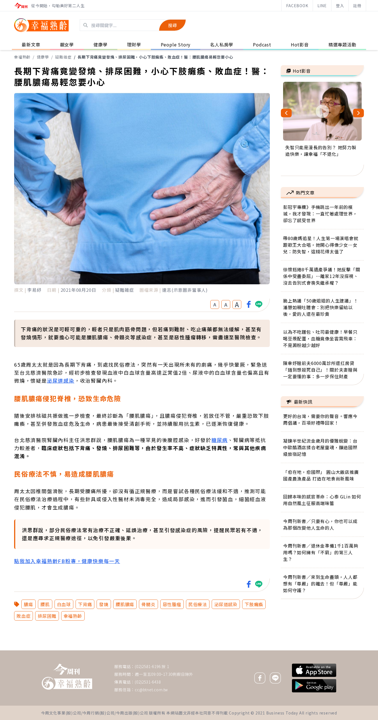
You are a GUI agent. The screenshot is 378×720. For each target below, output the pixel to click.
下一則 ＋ (295, 650)
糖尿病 (219, 439)
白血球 (64, 604)
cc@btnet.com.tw (151, 689)
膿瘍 (28, 604)
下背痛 (85, 604)
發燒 (103, 604)
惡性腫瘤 (172, 604)
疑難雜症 (63, 57)
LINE (322, 5)
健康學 (43, 57)
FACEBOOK (297, 5)
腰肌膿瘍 (125, 604)
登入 (340, 5)
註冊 (357, 5)
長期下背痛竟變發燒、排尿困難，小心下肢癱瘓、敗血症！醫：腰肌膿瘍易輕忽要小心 (155, 57)
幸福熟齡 (22, 57)
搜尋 (172, 25)
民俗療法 (197, 604)
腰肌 (45, 604)
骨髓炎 (148, 604)
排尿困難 (47, 616)
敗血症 (23, 616)
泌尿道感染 (60, 380)
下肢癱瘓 (254, 604)
